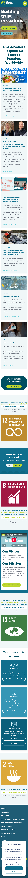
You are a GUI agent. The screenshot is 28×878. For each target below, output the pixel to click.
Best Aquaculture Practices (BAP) (13, 819)
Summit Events (6, 826)
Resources (5, 816)
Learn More (7, 33)
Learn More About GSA (11, 585)
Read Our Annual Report (14, 679)
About (3, 809)
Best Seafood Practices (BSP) (11, 823)
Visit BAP (14, 739)
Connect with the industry (11, 317)
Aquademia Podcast (8, 833)
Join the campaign (8, 116)
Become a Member (9, 28)
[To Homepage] (7, 3)
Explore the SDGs (14, 386)
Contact (4, 840)
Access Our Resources (14, 711)
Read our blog (7, 171)
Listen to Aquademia (9, 224)
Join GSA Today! (8, 365)
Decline (14, 871)
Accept (14, 868)
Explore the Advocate (10, 270)
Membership (5, 812)
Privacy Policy (18, 854)
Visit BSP (14, 744)
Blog (3, 837)
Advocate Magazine (8, 830)
